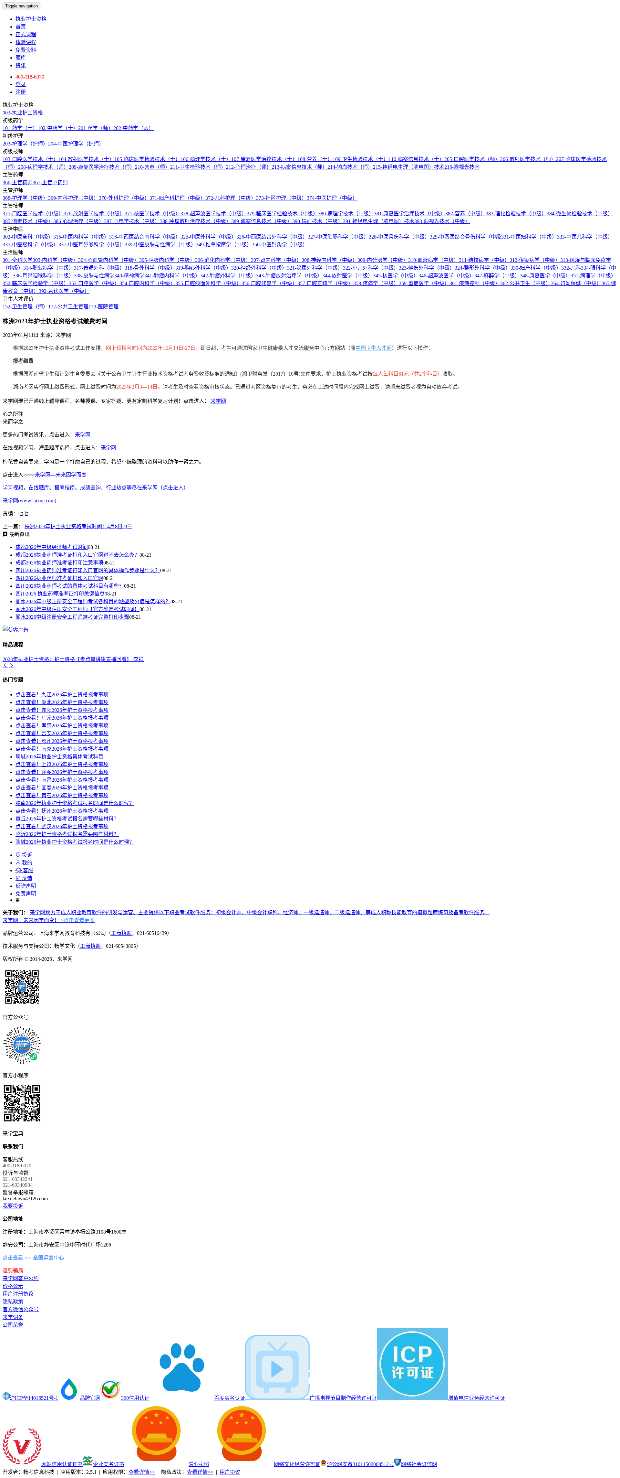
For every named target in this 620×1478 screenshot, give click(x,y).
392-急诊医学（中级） (64, 291)
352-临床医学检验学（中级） (36, 283)
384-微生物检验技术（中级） (580, 213)
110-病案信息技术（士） (416, 159)
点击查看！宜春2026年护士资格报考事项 (62, 787)
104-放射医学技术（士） (86, 159)
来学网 (218, 401)
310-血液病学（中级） (433, 260)
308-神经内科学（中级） (329, 260)
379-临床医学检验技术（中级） (282, 213)
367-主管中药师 (50, 182)
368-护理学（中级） (25, 198)
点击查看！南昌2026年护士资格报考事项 (62, 780)
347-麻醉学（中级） (497, 275)
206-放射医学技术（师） (528, 159)
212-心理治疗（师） (249, 167)
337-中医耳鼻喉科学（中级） (91, 244)
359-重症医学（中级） (424, 283)
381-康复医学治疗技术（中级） (409, 213)
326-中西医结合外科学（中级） (272, 237)
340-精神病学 (129, 275)
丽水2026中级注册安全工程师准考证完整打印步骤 (72, 617)
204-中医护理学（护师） (76, 143)
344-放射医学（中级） (347, 275)
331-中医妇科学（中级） (529, 237)
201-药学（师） (95, 128)
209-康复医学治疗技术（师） (102, 167)
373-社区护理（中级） (281, 198)
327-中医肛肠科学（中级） (338, 237)
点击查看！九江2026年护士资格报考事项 (62, 694)
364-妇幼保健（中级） (576, 283)
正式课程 (26, 34)
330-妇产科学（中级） (536, 268)
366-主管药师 (18, 182)
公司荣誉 (13, 1325)
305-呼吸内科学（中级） (167, 260)
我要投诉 (13, 1206)
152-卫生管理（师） (25, 306)
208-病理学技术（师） (43, 167)
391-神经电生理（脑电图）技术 (378, 221)
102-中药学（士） (58, 128)
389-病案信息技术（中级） (261, 221)
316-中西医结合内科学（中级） (145, 237)
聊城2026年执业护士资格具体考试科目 (59, 756)
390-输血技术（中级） (317, 221)
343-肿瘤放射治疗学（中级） (289, 275)
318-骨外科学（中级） (150, 268)
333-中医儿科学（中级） (585, 237)
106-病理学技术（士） (206, 159)
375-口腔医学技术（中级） (33, 213)
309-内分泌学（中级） (382, 260)
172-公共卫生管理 (68, 306)
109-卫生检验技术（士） (360, 159)
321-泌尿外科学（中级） (315, 268)
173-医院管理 (103, 306)
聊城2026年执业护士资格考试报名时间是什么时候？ (75, 842)
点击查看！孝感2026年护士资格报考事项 (62, 725)
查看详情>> (142, 1472)
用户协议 (230, 1472)
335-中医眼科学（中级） (30, 244)
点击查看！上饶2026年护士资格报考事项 (62, 764)
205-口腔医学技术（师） (472, 159)
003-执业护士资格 (23, 112)
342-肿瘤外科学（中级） (228, 275)
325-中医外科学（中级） (208, 237)
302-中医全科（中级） (28, 237)
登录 (21, 84)
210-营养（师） (152, 167)
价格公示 (13, 1286)
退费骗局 (13, 1270)
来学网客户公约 (21, 1278)
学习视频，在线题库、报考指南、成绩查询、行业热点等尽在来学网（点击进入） (96, 487)
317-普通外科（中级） (99, 268)
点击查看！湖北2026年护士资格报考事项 (62, 702)
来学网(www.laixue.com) (29, 500)
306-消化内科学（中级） (223, 260)
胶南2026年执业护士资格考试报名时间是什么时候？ (75, 803)
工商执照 (121, 933)
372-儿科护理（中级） (230, 198)
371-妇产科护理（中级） (177, 198)
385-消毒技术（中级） (28, 221)
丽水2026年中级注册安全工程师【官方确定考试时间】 (78, 609)
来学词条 (13, 1317)
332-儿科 (571, 268)
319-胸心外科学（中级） (203, 268)
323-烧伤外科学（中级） (427, 268)
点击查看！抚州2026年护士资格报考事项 (62, 811)
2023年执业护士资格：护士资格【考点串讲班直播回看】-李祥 (73, 659)
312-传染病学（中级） (535, 260)
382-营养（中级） (465, 213)
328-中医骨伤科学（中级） (399, 237)
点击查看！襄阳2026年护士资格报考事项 (62, 710)
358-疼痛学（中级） (376, 283)
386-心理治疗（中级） (78, 221)
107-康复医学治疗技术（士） (264, 159)
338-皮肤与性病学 (94, 275)
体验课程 (26, 42)
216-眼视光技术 (462, 167)
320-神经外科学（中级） (259, 268)
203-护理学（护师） (25, 143)
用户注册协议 (18, 1294)
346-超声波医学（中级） (446, 275)
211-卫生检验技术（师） (198, 167)
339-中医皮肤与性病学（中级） (160, 244)
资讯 (21, 65)
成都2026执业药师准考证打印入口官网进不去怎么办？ (78, 555)
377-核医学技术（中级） (153, 213)
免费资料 (26, 50)
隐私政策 (13, 1301)
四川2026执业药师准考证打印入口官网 (59, 578)
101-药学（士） (20, 128)
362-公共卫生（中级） (525, 283)
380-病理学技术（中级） (346, 213)
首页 (21, 26)
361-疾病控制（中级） (475, 283)
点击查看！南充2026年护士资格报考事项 (62, 749)
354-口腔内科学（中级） (147, 283)
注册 (21, 92)
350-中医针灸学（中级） (280, 244)
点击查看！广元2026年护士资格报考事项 (62, 718)
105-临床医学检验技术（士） (147, 159)
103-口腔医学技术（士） (30, 159)
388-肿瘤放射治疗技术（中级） (195, 221)
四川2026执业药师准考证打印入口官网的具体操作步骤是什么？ (88, 570)
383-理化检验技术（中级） (516, 213)
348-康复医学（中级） (545, 275)
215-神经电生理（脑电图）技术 (408, 167)
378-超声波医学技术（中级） (214, 213)
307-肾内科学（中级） (276, 260)
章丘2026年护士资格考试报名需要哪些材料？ (67, 818)
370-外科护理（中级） (124, 198)
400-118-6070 (30, 77)
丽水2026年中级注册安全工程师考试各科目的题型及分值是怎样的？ (93, 601)
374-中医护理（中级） (332, 198)
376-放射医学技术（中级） (94, 213)
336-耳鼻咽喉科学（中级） (43, 275)
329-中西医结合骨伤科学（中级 (465, 237)
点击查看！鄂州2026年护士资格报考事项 (62, 741)
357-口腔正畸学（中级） (325, 283)
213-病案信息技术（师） (299, 167)
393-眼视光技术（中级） (442, 221)
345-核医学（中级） (395, 275)
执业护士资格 (32, 19)
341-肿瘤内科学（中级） (172, 275)
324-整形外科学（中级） (483, 268)
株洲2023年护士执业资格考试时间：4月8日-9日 (78, 526)
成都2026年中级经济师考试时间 (52, 547)
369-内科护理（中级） (73, 198)
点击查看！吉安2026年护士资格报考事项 (62, 733)
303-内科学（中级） (55, 260)
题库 (21, 57)
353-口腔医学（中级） (94, 283)
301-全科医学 (18, 260)
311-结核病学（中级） (484, 260)
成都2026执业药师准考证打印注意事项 (59, 562)
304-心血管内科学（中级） (108, 260)
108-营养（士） (315, 159)
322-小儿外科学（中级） (371, 268)
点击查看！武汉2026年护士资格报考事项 (62, 826)
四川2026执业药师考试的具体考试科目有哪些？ (70, 586)
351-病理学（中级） (593, 275)
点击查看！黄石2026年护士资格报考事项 (62, 795)
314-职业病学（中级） (48, 268)
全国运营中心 (48, 1257)
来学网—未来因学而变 (61, 474)
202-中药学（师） (133, 128)
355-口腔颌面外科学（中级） (208, 283)
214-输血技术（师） (350, 167)
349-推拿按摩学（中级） (224, 244)
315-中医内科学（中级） (81, 237)
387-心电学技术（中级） (132, 221)
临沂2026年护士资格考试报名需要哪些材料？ (67, 834)
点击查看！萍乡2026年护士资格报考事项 (62, 772)
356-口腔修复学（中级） (269, 283)
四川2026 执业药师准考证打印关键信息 (60, 593)
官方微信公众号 (21, 1309)
